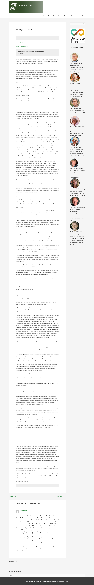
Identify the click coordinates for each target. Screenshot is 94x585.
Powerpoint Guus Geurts (20, 42)
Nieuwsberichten (57, 15)
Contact (82, 15)
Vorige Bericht (13, 496)
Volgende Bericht (61, 496)
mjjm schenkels (24, 510)
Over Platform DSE (45, 15)
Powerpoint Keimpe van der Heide (22, 46)
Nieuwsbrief (74, 15)
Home (37, 15)
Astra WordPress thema (62, 581)
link (54, 91)
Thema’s (66, 15)
